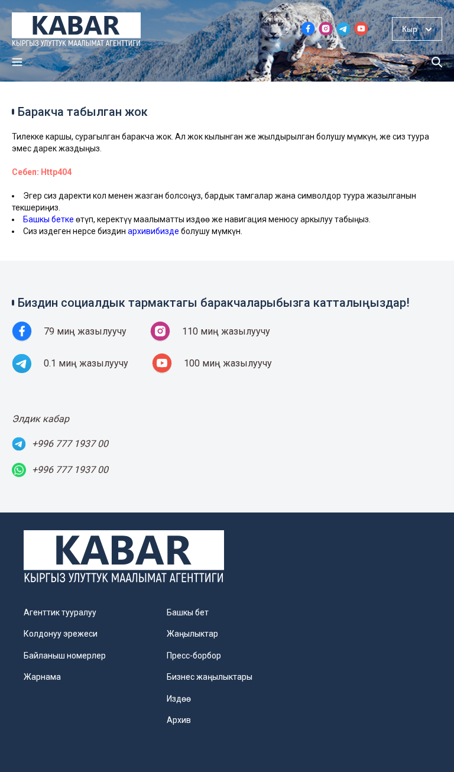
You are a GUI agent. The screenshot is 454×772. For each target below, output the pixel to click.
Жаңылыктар (192, 633)
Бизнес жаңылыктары (209, 677)
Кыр (409, 29)
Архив (179, 720)
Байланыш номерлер (65, 655)
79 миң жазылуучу (85, 331)
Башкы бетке (48, 219)
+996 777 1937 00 (70, 443)
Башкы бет (188, 612)
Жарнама (42, 677)
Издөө (179, 698)
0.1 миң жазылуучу (86, 363)
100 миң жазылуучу (228, 363)
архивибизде (153, 231)
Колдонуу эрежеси (61, 633)
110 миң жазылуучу (226, 331)
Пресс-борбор (194, 655)
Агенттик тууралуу (60, 612)
